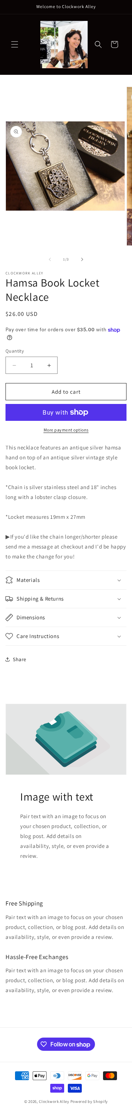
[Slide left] (50, 259)
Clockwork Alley (54, 1101)
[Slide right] (82, 259)
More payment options (66, 430)
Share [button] (19, 659)
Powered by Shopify (89, 1101)
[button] (15, 44)
